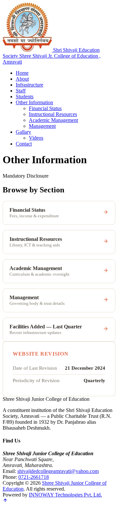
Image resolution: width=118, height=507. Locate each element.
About (22, 79)
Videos (36, 138)
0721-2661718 (33, 477)
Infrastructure (29, 85)
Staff (21, 90)
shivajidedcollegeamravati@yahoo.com (58, 471)
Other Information (34, 102)
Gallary (23, 132)
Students (24, 96)
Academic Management (53, 120)
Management (42, 126)
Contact (24, 143)
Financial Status (45, 108)
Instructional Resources (53, 114)
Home (22, 73)
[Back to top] (5, 501)
